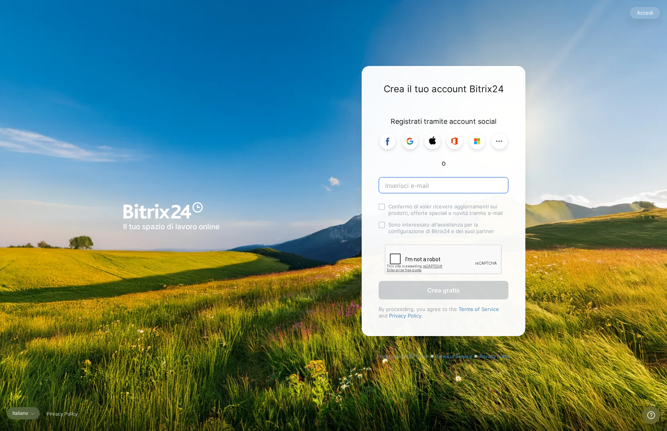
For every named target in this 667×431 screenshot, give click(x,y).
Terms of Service (479, 309)
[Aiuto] (651, 415)
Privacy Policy (405, 316)
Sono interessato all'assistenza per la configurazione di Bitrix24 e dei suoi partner (441, 227)
